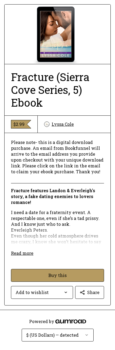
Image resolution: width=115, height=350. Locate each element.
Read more (22, 253)
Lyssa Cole (63, 124)
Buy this (57, 275)
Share (93, 292)
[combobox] (42, 292)
